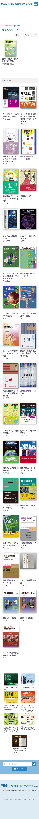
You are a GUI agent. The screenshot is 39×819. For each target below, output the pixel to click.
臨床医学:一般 (9, 26)
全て (2, 26)
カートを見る (20, 769)
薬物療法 (17, 26)
